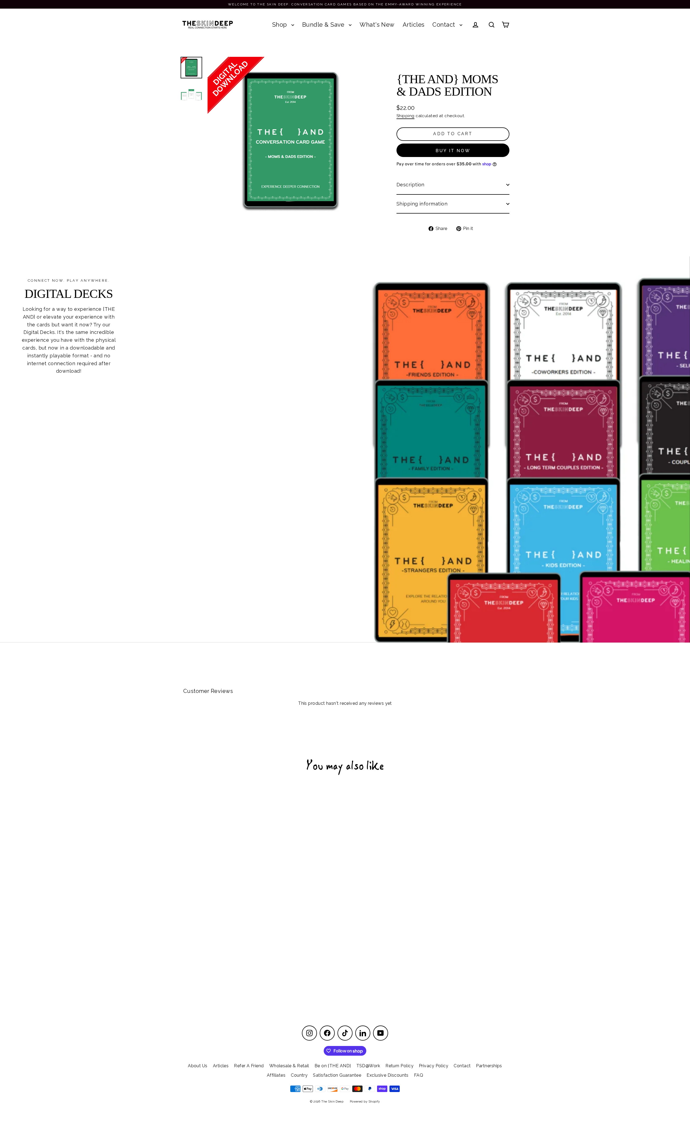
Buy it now (453, 150)
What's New (377, 24)
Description (410, 184)
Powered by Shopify (365, 1101)
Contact (444, 24)
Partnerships (489, 1065)
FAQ (418, 1075)
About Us (198, 1065)
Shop (280, 24)
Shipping (405, 115)
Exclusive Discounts (388, 1075)
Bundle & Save (324, 24)
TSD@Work (368, 1065)
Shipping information (421, 204)
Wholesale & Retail (289, 1065)
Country (299, 1075)
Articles (414, 24)
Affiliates (276, 1075)
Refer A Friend (249, 1065)
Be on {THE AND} (333, 1065)
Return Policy (399, 1065)
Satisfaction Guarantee (337, 1075)
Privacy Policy (433, 1065)
